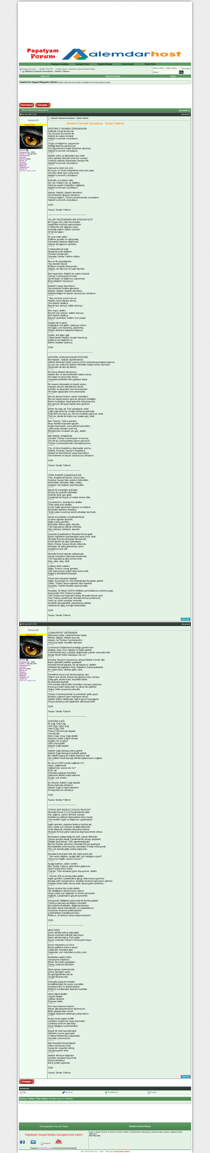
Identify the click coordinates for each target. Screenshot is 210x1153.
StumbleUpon (113, 1092)
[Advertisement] (105, 23)
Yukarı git (109, 1151)
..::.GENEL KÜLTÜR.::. (46, 69)
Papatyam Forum (82, 64)
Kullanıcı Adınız (158, 68)
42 (26, 160)
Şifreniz (155, 72)
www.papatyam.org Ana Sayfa (54, 1126)
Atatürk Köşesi (61, 69)
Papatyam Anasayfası (60, 64)
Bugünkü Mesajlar (105, 64)
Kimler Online (150, 64)
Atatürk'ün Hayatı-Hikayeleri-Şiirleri (82, 69)
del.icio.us (69, 1092)
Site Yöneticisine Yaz (89, 1151)
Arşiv (101, 1151)
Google (153, 1092)
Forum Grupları (127, 64)
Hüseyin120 (33, 120)
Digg (24, 1092)
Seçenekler (183, 110)
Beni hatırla (186, 68)
